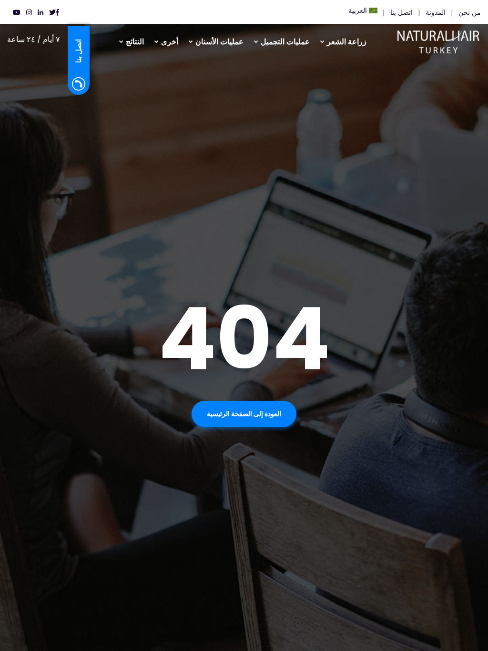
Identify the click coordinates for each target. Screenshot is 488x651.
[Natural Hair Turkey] (450, 38)
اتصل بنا (401, 12)
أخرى (169, 41)
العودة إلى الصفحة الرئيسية (244, 413)
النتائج (135, 41)
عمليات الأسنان (219, 41)
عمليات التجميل (285, 41)
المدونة (436, 12)
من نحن (469, 12)
